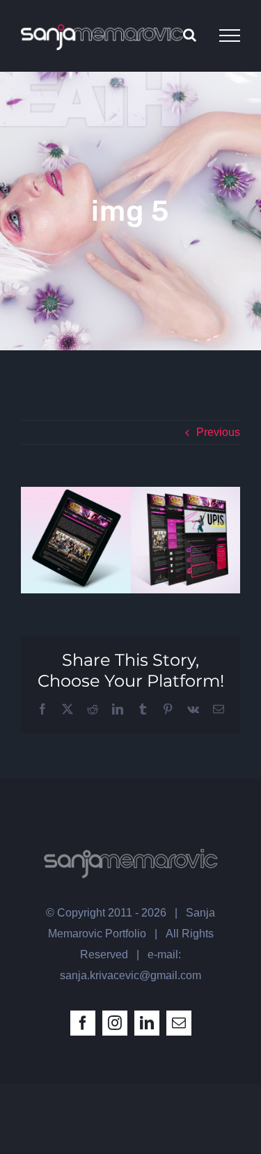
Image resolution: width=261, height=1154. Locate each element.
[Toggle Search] (189, 35)
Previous (218, 432)
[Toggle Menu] (229, 35)
